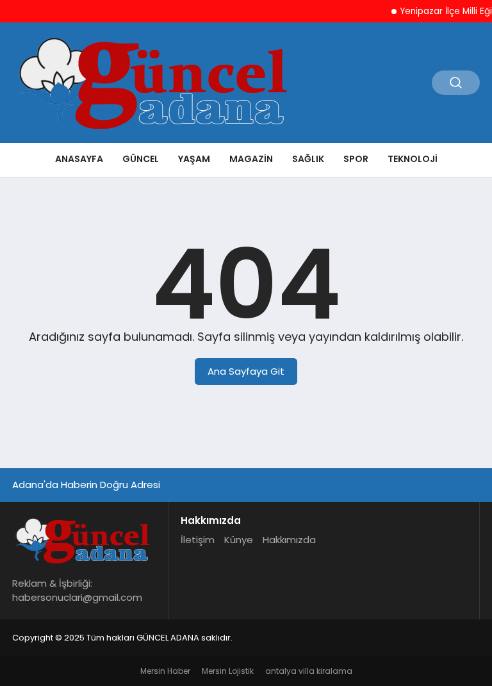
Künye (238, 539)
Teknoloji (413, 158)
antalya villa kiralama (308, 671)
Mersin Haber (165, 671)
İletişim (198, 539)
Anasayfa (79, 158)
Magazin (251, 158)
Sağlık (308, 158)
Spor (355, 158)
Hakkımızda (289, 539)
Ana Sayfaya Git (246, 371)
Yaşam (194, 158)
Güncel (140, 158)
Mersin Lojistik (228, 671)
